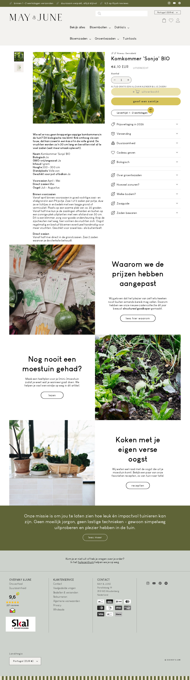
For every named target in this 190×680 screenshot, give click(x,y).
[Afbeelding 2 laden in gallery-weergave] (19, 67)
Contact (57, 583)
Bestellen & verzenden (65, 592)
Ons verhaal (16, 583)
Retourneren (60, 596)
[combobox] (122, 13)
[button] (99, 28)
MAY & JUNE (176, 660)
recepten (138, 485)
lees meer (95, 537)
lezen (52, 395)
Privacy (57, 605)
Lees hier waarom (138, 318)
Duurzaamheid (17, 588)
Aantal (115, 73)
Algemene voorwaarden (66, 601)
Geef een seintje (146, 101)
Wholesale (59, 609)
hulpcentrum (86, 562)
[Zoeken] (99, 13)
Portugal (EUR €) (165, 12)
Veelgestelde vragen (64, 588)
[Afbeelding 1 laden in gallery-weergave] (19, 56)
